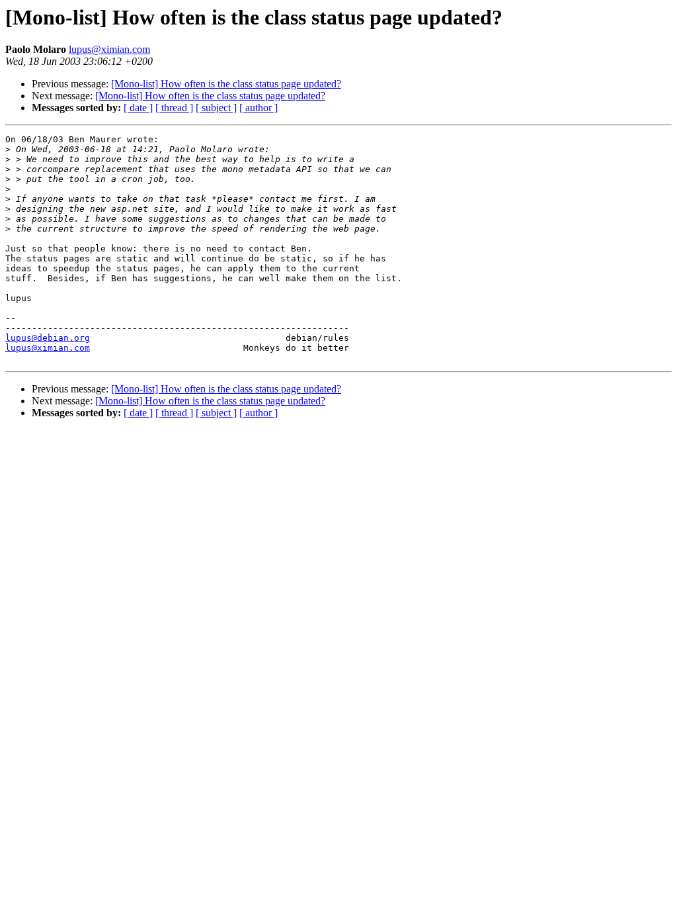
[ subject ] (216, 107)
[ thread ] (174, 107)
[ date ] (138, 107)
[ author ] (258, 107)
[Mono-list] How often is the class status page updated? (226, 83)
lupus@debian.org (47, 338)
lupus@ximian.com (109, 49)
